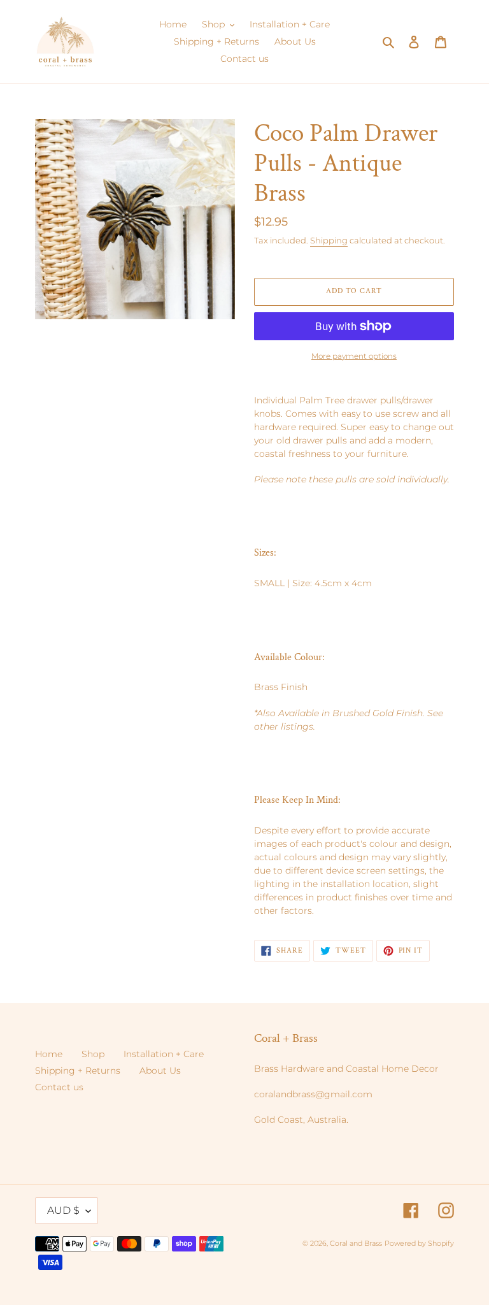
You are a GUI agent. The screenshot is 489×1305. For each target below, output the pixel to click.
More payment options (354, 356)
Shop (93, 1054)
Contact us (59, 1087)
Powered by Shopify (419, 1243)
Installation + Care (164, 1054)
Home (48, 1054)
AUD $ (63, 1210)
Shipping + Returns (77, 1070)
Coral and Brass (356, 1243)
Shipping (329, 240)
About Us (160, 1070)
